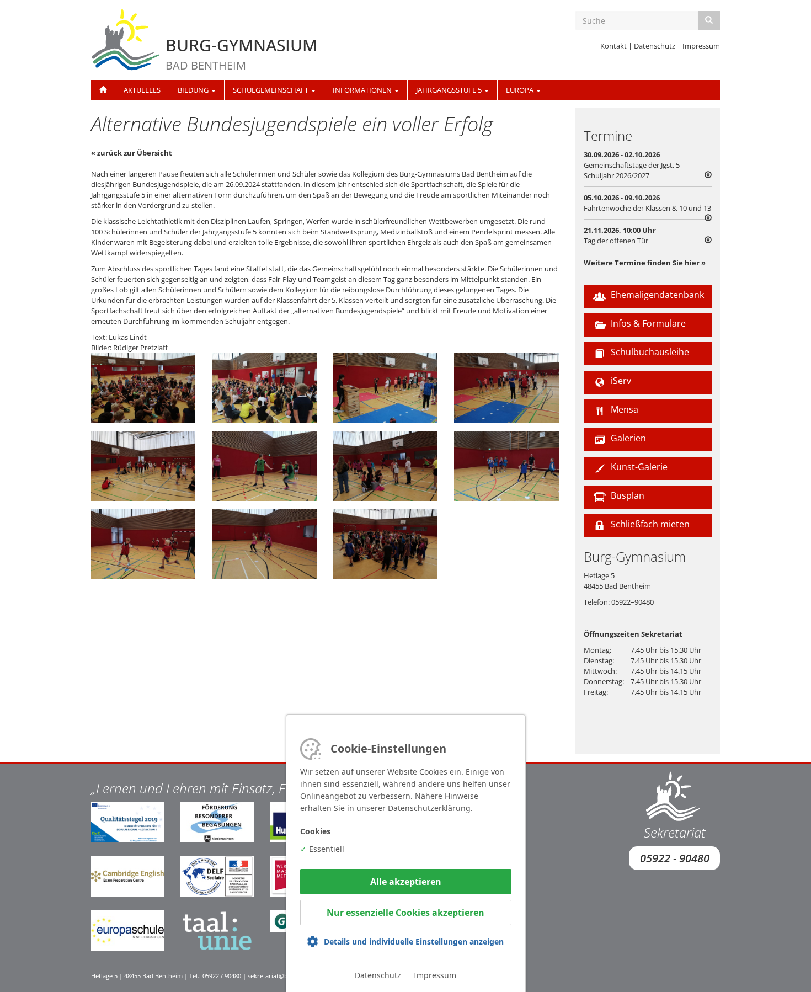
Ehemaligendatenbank (656, 295)
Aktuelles (142, 90)
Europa (520, 90)
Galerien (627, 438)
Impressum (701, 46)
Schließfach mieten (649, 524)
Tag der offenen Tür (616, 241)
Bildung (194, 90)
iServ (620, 381)
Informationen (363, 90)
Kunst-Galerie (638, 467)
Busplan (626, 495)
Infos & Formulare (647, 323)
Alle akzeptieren (405, 882)
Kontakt (613, 46)
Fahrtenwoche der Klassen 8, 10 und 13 (647, 208)
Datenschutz (654, 46)
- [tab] (634, 165)
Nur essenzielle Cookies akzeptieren (405, 912)
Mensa (623, 409)
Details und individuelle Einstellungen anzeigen (414, 941)
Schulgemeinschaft (271, 90)
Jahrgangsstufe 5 (449, 90)
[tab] (648, 235)
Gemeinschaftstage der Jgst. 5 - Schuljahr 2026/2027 (634, 170)
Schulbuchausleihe (649, 352)
